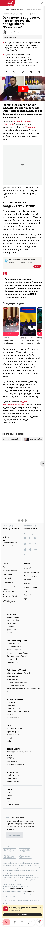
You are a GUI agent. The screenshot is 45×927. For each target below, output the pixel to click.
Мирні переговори (14, 650)
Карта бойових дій (14, 647)
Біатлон (9, 802)
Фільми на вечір (13, 735)
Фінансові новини (13, 709)
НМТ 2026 (10, 758)
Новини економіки (15, 699)
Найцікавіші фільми (14, 729)
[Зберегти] (38, 72)
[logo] (10, 3)
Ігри (25, 599)
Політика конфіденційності (9, 590)
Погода (9, 633)
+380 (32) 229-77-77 (16, 889)
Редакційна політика (10, 571)
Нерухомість (12, 772)
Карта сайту (28, 595)
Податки (10, 715)
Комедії (9, 738)
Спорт (9, 789)
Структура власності (31, 587)
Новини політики (17, 10)
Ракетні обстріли (13, 644)
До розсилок (14, 835)
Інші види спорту (13, 805)
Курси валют (11, 705)
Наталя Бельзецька (15, 32)
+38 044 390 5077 (30, 529)
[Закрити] (40, 907)
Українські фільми (13, 732)
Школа (9, 755)
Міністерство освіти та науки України (21, 752)
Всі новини (11, 614)
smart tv (9, 857)
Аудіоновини (11, 630)
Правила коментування (32, 572)
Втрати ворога (12, 662)
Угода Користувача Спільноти (31, 567)
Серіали (10, 741)
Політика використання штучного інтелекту (11, 595)
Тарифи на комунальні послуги (18, 712)
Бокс (8, 792)
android (9, 850)
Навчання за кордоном (15, 764)
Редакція (6, 567)
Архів (26, 591)
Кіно (9, 725)
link (25, 538)
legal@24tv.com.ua (29, 891)
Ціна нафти (11, 702)
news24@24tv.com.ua (11, 529)
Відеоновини (11, 627)
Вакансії (27, 583)
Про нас (6, 563)
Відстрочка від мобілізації (16, 686)
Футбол (9, 795)
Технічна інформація (31, 576)
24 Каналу (30, 127)
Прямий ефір (12, 623)
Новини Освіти (13, 749)
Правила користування (11, 586)
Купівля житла (12, 778)
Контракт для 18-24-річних (17, 683)
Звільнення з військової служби (19, 673)
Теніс (8, 799)
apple (25, 850)
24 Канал (6, 10)
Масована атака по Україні (17, 656)
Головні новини (13, 617)
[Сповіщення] (42, 3)
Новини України (13, 620)
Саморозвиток (12, 761)
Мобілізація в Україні (16, 670)
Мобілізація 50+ (12, 676)
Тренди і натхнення (14, 782)
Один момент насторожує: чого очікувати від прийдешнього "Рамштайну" (34, 10)
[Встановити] (22, 911)
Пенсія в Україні (13, 718)
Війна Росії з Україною (17, 640)
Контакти (27, 580)
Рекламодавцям (8, 582)
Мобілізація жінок (13, 679)
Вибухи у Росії (12, 659)
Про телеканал (8, 574)
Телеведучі (7, 578)
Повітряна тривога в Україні (17, 653)
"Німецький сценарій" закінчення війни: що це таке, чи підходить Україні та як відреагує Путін (21, 192)
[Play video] (23, 89)
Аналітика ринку (13, 775)
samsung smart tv (25, 857)
